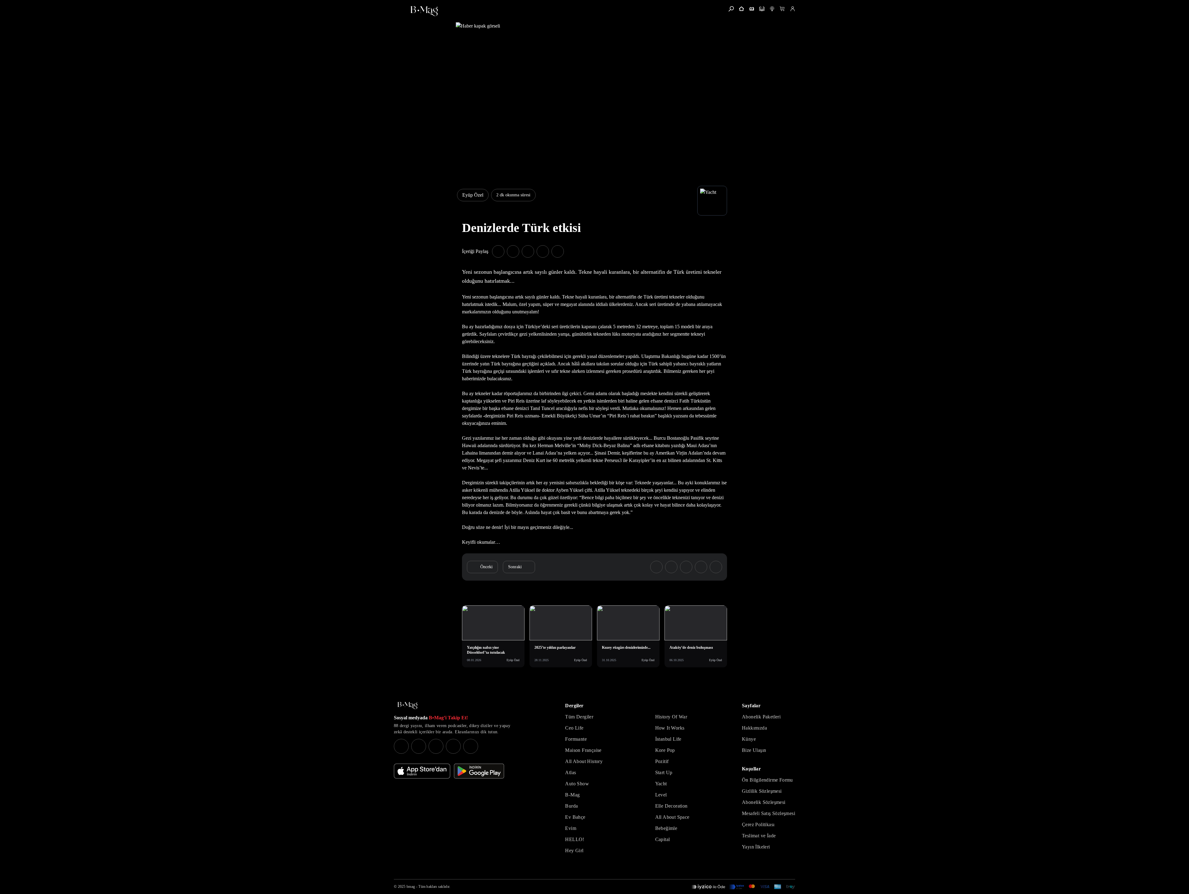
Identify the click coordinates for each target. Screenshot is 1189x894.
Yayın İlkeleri (756, 846)
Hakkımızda (754, 727)
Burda (571, 806)
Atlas (570, 772)
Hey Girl (574, 850)
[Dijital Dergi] (761, 8)
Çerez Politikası (758, 824)
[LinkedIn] (453, 746)
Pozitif (662, 761)
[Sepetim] (782, 8)
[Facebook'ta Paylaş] (498, 251)
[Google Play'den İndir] (479, 771)
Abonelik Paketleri (761, 716)
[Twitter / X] (436, 746)
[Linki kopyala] (557, 251)
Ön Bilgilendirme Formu (767, 780)
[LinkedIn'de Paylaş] (543, 251)
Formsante (576, 739)
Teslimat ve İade (759, 835)
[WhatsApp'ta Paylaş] (528, 251)
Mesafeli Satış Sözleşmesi (768, 813)
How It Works (670, 727)
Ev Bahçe (575, 817)
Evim (570, 828)
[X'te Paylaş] (513, 251)
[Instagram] (401, 746)
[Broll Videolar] (772, 8)
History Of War (671, 716)
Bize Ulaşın (754, 750)
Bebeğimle (666, 828)
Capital (662, 839)
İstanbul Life (668, 739)
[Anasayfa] (741, 8)
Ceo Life (574, 727)
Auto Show (577, 783)
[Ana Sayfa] (407, 705)
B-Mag (572, 794)
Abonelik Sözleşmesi (764, 802)
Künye (749, 739)
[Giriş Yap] (792, 8)
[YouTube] (418, 746)
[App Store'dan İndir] (422, 771)
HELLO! (574, 839)
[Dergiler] (751, 8)
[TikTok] (470, 746)
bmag (411, 886)
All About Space (672, 817)
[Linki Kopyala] (716, 567)
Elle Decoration (671, 806)
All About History (584, 761)
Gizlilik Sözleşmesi (762, 791)
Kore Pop (665, 750)
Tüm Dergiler (579, 716)
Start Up (664, 772)
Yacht (661, 783)
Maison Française (583, 750)
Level (661, 794)
